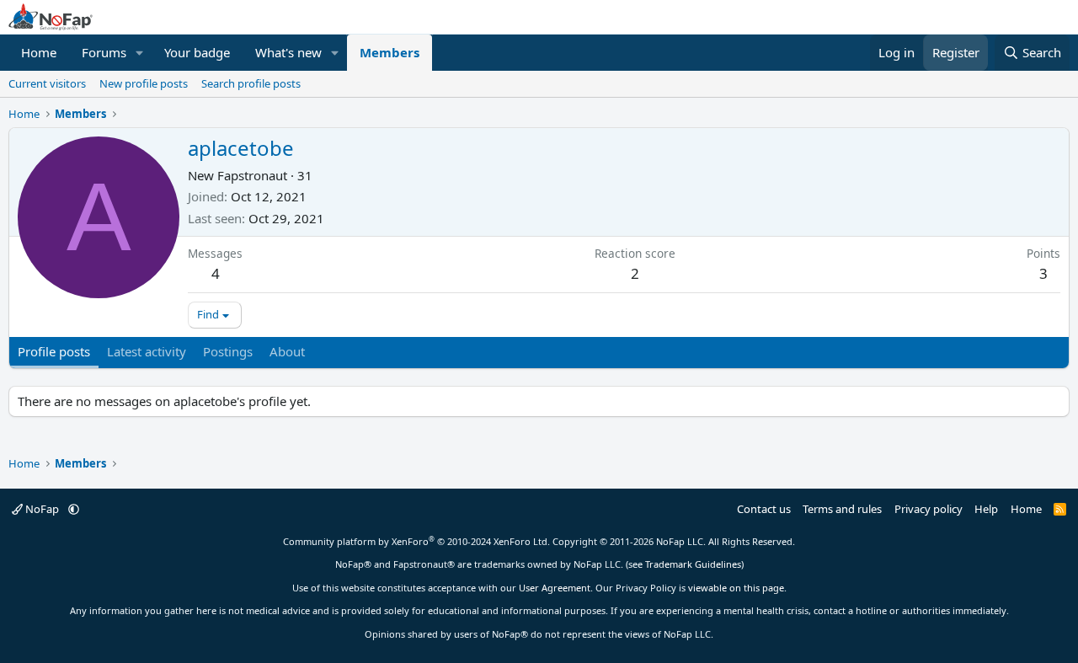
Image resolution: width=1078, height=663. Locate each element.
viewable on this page (736, 587)
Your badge (197, 52)
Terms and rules (842, 508)
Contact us (764, 508)
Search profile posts (251, 83)
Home (38, 52)
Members (389, 52)
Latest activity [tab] (146, 351)
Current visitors (47, 83)
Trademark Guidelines (693, 564)
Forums (104, 52)
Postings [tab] (228, 351)
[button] (140, 53)
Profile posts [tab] (54, 351)
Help (986, 508)
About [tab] (287, 351)
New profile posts (143, 83)
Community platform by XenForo (416, 541)
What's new (288, 52)
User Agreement (554, 587)
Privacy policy (928, 508)
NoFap (42, 508)
